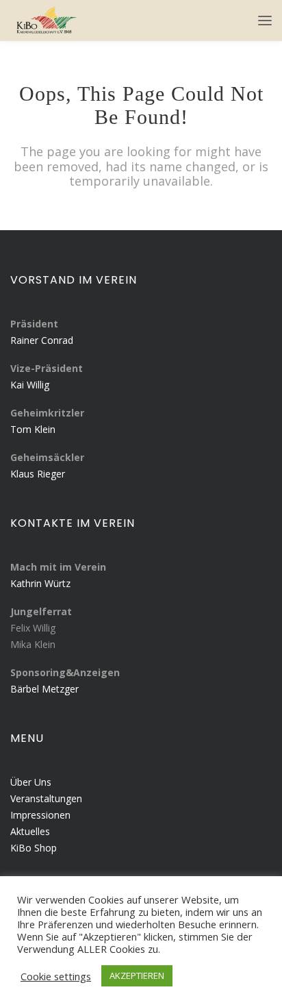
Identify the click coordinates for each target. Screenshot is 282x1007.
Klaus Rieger (37, 473)
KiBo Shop (33, 847)
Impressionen (40, 814)
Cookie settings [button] (56, 976)
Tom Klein (32, 429)
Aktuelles (30, 831)
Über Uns (30, 781)
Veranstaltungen (46, 798)
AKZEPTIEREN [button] (137, 975)
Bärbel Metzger (44, 688)
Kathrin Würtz (40, 583)
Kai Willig (29, 384)
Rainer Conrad (41, 340)
